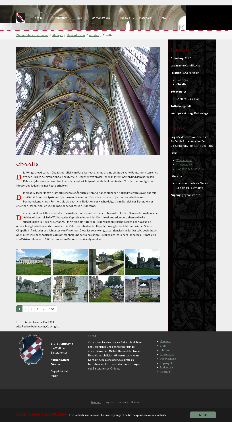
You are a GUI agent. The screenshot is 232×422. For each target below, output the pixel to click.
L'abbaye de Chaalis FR (190, 169)
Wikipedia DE (184, 160)
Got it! (203, 415)
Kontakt (165, 371)
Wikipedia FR (184, 164)
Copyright (166, 363)
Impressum (167, 354)
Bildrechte (166, 367)
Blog (163, 345)
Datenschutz (168, 358)
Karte (197, 145)
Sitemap (165, 350)
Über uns (165, 341)
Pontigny (182, 80)
